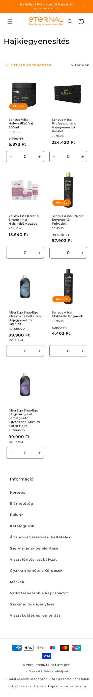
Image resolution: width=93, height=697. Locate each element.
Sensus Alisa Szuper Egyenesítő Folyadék (68, 219)
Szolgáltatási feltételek (70, 679)
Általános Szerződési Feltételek (40, 537)
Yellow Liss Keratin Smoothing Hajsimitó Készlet (24, 219)
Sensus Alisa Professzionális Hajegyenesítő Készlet (64, 125)
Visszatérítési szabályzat (33, 559)
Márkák (17, 582)
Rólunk (17, 514)
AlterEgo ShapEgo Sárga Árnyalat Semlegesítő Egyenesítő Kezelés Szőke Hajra (24, 417)
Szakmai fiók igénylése (32, 604)
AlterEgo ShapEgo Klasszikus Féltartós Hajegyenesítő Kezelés (25, 318)
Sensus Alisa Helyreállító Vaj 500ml (21, 123)
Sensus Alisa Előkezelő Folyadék (67, 314)
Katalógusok (22, 526)
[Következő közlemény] (83, 6)
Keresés (17, 492)
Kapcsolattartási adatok (67, 686)
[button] (9, 21)
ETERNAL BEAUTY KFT (52, 665)
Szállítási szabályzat (27, 686)
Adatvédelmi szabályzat (28, 679)
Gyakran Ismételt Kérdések (36, 570)
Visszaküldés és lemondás (35, 615)
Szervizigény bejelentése (34, 548)
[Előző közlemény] (9, 6)
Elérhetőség (21, 503)
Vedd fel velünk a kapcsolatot (39, 593)
